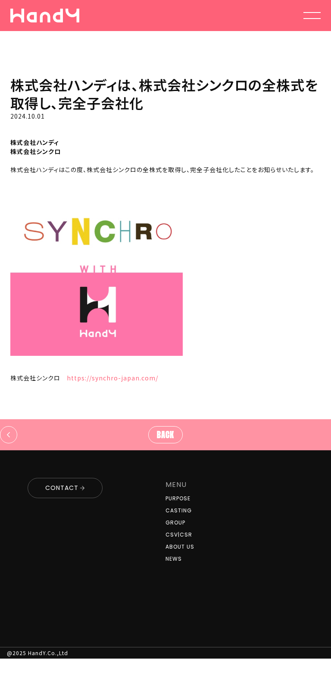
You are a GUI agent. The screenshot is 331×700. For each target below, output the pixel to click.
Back (165, 435)
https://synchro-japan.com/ (112, 378)
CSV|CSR (179, 534)
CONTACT (61, 487)
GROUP (175, 522)
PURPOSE (178, 498)
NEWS (174, 558)
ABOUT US (180, 546)
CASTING (179, 510)
